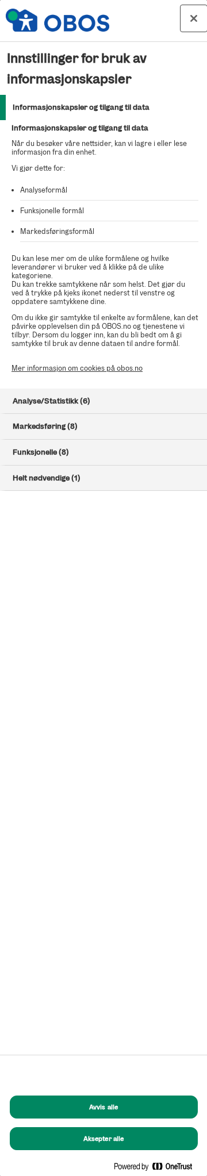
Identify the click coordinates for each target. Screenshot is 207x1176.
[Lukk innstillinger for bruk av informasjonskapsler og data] (193, 18)
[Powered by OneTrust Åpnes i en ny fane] (157, 1169)
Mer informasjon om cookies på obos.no (77, 368)
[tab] (103, 107)
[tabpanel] (105, 254)
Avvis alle (103, 1107)
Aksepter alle (103, 1139)
